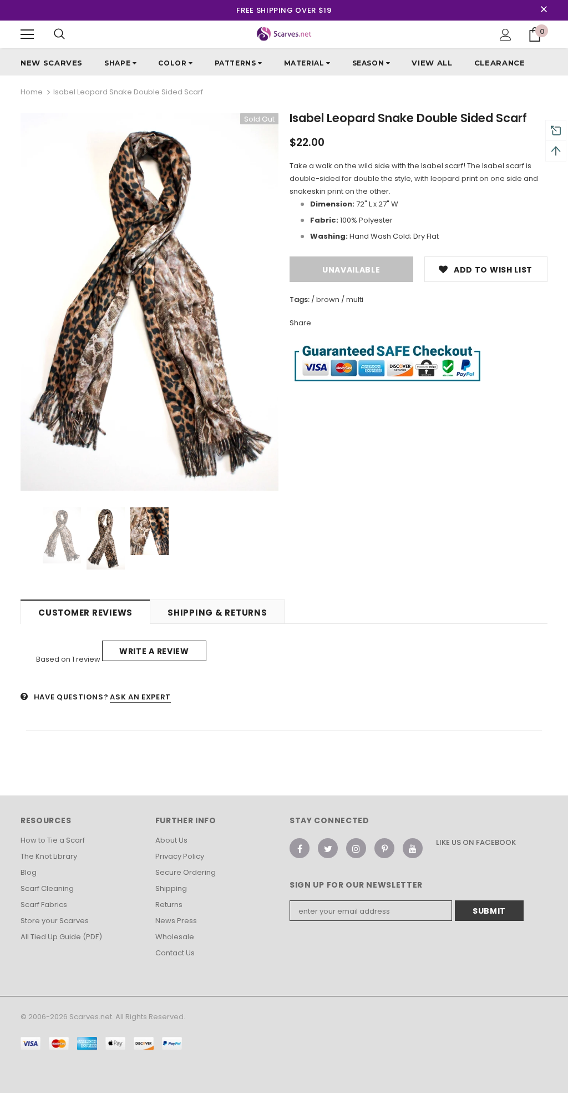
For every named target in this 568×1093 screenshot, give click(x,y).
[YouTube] (413, 848)
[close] (543, 10)
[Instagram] (356, 848)
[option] (149, 302)
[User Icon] (505, 35)
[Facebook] (300, 848)
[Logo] (284, 34)
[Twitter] (328, 848)
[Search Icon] (59, 34)
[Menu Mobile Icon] (27, 34)
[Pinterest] (384, 848)
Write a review (154, 651)
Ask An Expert (140, 697)
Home (32, 92)
